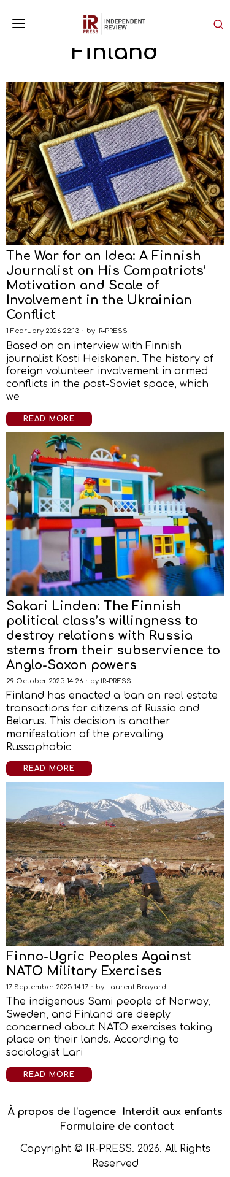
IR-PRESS (112, 331)
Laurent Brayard (136, 987)
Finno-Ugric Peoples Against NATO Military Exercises (98, 963)
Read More (49, 419)
